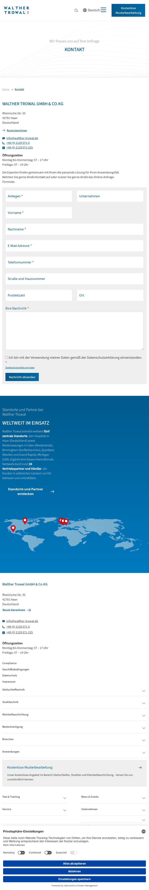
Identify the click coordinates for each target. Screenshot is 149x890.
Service (6, 809)
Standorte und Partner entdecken (25, 491)
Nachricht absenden (22, 377)
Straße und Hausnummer (26, 278)
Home (5, 89)
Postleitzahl (16, 295)
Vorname (16, 212)
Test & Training (11, 797)
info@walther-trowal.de (22, 138)
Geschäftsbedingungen (15, 669)
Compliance (9, 663)
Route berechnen (17, 131)
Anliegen (15, 196)
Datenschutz (9, 675)
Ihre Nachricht (17, 308)
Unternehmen (89, 196)
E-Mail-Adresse (20, 245)
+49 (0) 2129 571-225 (19, 147)
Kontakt (19, 89)
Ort (81, 295)
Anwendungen (10, 752)
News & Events (90, 797)
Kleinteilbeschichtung (15, 715)
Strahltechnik (10, 702)
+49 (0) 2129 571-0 (18, 143)
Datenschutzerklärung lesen (20, 367)
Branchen (8, 739)
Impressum (9, 682)
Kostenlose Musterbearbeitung (128, 10)
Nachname (17, 229)
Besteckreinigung (12, 727)
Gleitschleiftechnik (13, 690)
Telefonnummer (21, 262)
